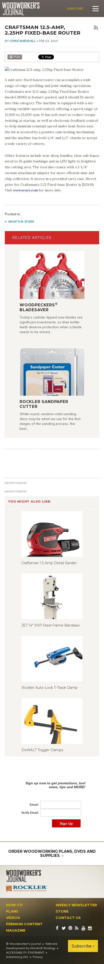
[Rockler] (26, 888)
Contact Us (68, 918)
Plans (12, 911)
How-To (14, 905)
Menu (95, 8)
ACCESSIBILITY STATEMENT (25, 952)
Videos (13, 918)
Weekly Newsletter (76, 905)
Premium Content (24, 924)
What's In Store (21, 221)
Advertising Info (17, 957)
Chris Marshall (23, 41)
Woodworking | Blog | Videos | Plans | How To (20, 8)
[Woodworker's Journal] (26, 876)
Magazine (15, 930)
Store (62, 911)
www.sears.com (25, 190)
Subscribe (75, 8)
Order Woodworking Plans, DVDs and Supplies (52, 853)
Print (17, 57)
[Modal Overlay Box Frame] (52, 799)
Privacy (38, 957)
